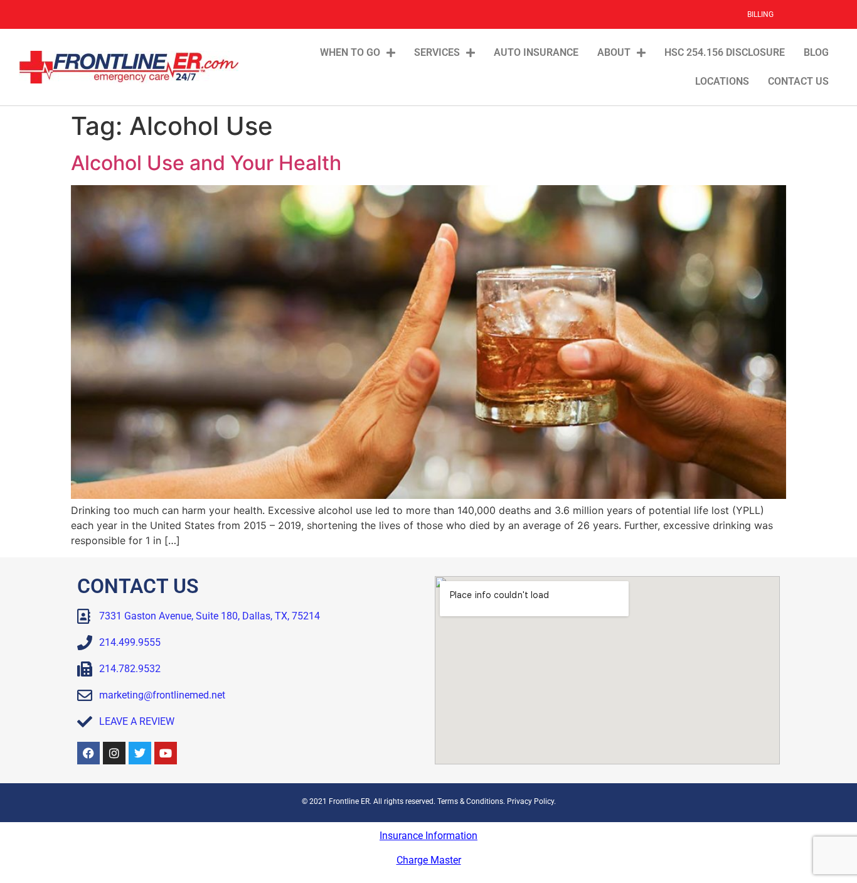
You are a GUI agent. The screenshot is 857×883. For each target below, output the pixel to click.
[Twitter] (140, 753)
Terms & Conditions (470, 801)
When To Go (350, 52)
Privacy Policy (530, 801)
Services (437, 52)
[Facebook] (88, 753)
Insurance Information (428, 836)
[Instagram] (114, 753)
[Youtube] (165, 753)
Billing (760, 14)
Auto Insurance (536, 52)
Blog (816, 52)
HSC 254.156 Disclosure (724, 52)
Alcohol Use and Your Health (206, 163)
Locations (722, 81)
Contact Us (798, 81)
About (614, 52)
